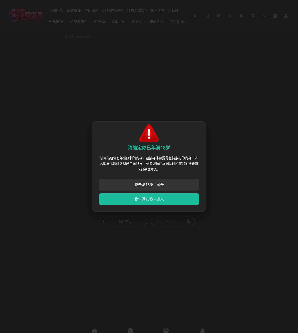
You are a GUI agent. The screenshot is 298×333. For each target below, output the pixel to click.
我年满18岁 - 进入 (149, 199)
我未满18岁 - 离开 (149, 184)
